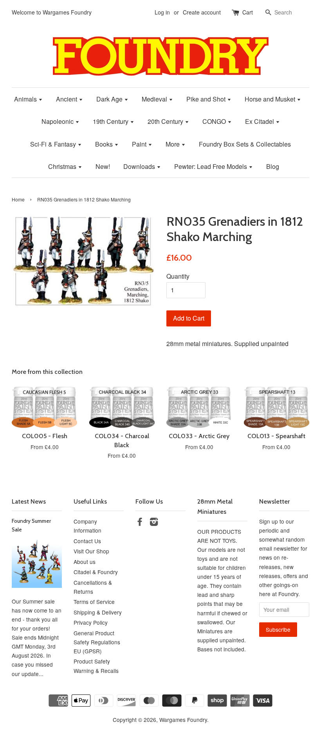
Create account (202, 12)
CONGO (214, 121)
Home (18, 199)
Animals (26, 98)
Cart (247, 12)
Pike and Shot (206, 98)
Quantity (177, 276)
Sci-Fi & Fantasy (54, 144)
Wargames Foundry (183, 719)
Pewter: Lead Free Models (211, 166)
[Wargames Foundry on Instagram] (154, 523)
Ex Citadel (260, 121)
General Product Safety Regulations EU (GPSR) (97, 642)
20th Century (166, 121)
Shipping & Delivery (98, 612)
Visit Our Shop (91, 551)
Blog (272, 166)
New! (103, 166)
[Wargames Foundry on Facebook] (139, 523)
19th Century (111, 121)
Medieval (155, 98)
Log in (162, 12)
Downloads (140, 166)
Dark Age (110, 98)
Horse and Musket (271, 98)
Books (104, 144)
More (173, 144)
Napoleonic (58, 121)
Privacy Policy (91, 622)
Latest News (29, 501)
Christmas (63, 166)
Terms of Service (94, 601)
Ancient (67, 98)
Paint (140, 144)
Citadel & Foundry (96, 572)
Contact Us (87, 541)
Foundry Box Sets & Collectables (245, 144)
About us (85, 562)
